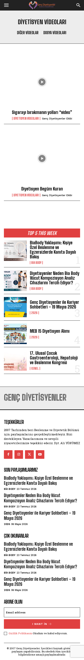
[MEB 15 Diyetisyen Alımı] (15, 334)
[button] (6, 5)
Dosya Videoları (54, 32)
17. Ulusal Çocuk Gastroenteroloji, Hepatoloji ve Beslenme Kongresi (54, 357)
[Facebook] (8, 454)
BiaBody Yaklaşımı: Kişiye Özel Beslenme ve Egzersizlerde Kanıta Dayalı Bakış (53, 250)
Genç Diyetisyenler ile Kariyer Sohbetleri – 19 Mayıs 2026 (54, 305)
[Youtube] (40, 454)
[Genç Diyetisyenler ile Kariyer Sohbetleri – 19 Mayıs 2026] (15, 307)
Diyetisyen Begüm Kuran (42, 188)
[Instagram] (18, 454)
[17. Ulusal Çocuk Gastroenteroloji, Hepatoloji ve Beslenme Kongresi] (15, 360)
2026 (34, 312)
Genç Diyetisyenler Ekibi (57, 118)
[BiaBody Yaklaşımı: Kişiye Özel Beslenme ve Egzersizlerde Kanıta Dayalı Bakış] (15, 250)
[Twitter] (29, 454)
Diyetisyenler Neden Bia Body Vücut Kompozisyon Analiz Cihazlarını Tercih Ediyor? (54, 278)
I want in (39, 624)
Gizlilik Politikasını (20, 633)
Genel (35, 368)
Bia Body (36, 262)
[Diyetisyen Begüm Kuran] (42, 158)
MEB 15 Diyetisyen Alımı (50, 331)
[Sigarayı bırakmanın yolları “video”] (42, 82)
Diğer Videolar (27, 32)
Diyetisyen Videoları (26, 118)
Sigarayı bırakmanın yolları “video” (42, 112)
